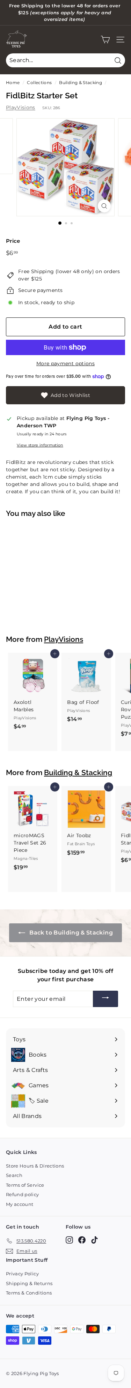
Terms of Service (25, 1185)
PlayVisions (20, 107)
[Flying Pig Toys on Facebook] (82, 1239)
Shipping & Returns (29, 1283)
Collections (39, 82)
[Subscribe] (105, 999)
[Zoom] (104, 206)
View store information (40, 445)
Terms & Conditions (29, 1293)
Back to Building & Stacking (70, 932)
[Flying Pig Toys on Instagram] (69, 1239)
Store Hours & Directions (35, 1166)
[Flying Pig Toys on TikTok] (94, 1239)
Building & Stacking (80, 82)
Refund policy (22, 1194)
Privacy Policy (22, 1273)
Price (13, 241)
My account (20, 1204)
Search (14, 1175)
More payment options (65, 363)
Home (13, 82)
